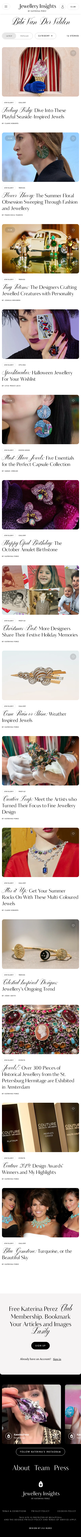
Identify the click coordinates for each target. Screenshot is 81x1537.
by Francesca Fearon (12, 215)
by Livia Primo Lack (11, 386)
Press (61, 1468)
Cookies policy (66, 1511)
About (21, 1468)
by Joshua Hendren (11, 300)
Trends (22, 188)
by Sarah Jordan (10, 471)
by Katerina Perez (10, 556)
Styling (22, 365)
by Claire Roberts (10, 123)
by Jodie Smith (9, 996)
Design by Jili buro (40, 1528)
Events (22, 1060)
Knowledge (24, 450)
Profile (22, 621)
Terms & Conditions (14, 1511)
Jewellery (9, 103)
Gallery (22, 103)
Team (42, 1468)
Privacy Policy (40, 1511)
